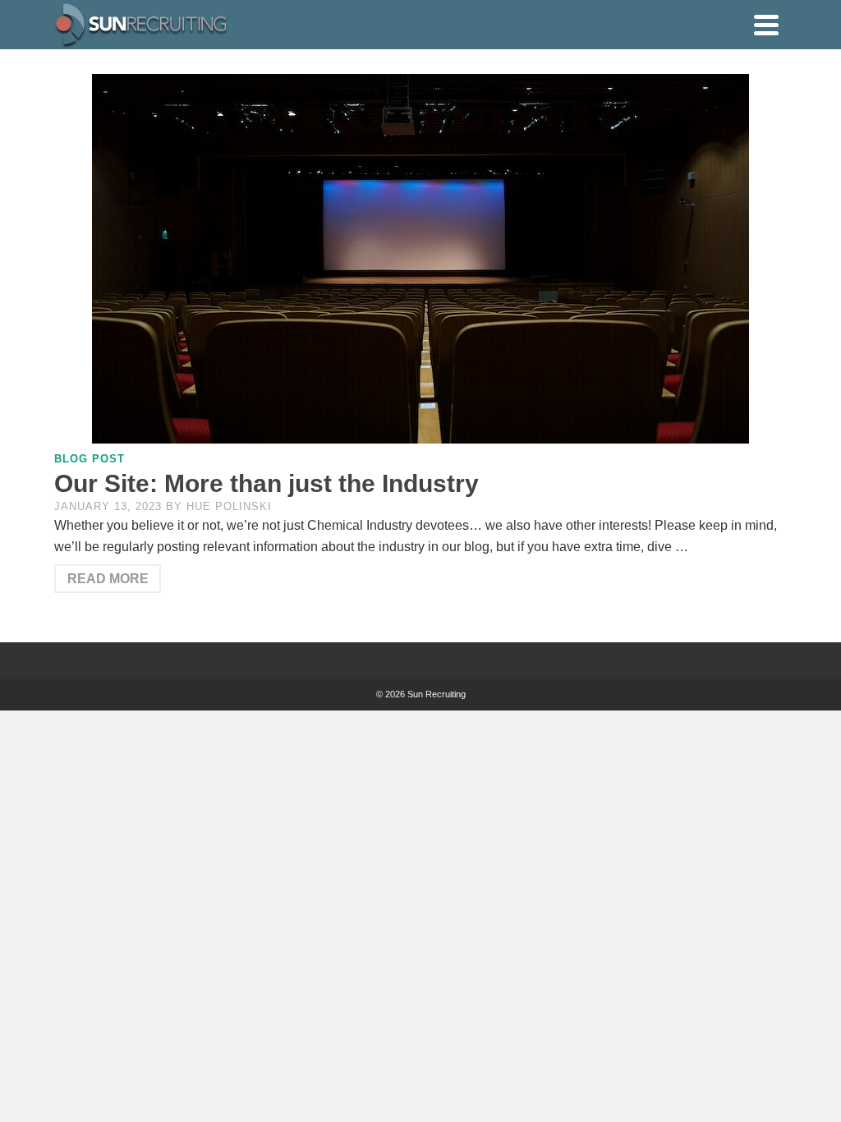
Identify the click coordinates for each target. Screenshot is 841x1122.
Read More (108, 579)
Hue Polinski (229, 506)
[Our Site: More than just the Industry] (420, 259)
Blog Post (89, 459)
